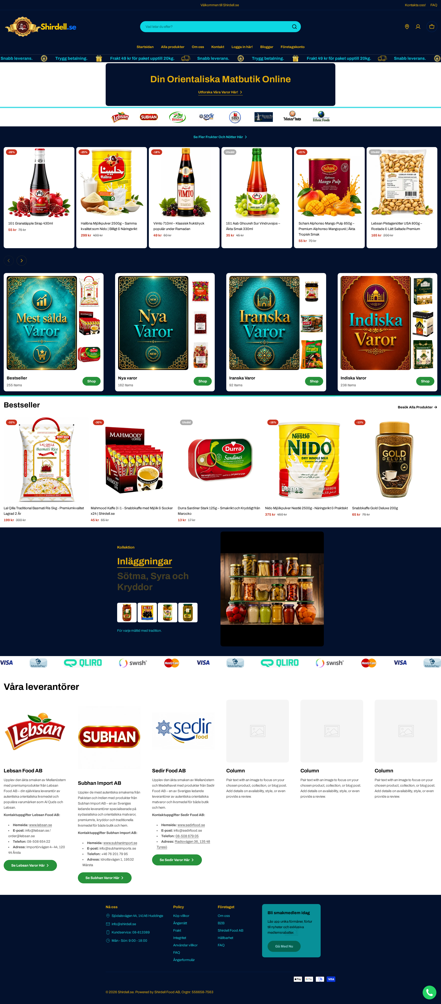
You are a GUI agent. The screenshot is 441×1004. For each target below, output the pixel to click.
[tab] (144, 561)
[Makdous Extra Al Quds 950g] (127, 612)
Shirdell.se (126, 992)
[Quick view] (67, 157)
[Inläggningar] (272, 589)
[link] (120, 117)
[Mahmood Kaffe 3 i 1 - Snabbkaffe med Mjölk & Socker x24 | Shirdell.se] (133, 460)
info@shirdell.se (124, 924)
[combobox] (220, 26)
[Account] (418, 26)
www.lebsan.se (40, 825)
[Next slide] (22, 261)
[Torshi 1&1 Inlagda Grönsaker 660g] (167, 612)
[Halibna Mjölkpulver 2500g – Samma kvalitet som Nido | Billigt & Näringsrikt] (111, 182)
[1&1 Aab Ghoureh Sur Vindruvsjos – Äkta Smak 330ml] (256, 182)
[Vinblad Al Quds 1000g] (188, 612)
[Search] (294, 26)
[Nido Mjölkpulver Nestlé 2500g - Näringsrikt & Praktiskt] (307, 460)
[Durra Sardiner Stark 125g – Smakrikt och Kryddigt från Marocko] (220, 460)
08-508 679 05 (187, 836)
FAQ (433, 5)
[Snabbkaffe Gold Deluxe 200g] (394, 460)
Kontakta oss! (415, 5)
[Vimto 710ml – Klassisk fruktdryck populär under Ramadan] (184, 182)
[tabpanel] (157, 618)
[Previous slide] (9, 261)
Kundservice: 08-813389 (131, 932)
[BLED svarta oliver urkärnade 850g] (147, 612)
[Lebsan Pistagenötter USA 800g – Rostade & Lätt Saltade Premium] (402, 182)
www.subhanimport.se (120, 843)
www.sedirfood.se (191, 825)
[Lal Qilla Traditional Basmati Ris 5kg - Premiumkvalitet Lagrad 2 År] (46, 460)
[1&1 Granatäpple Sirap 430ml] (39, 182)
